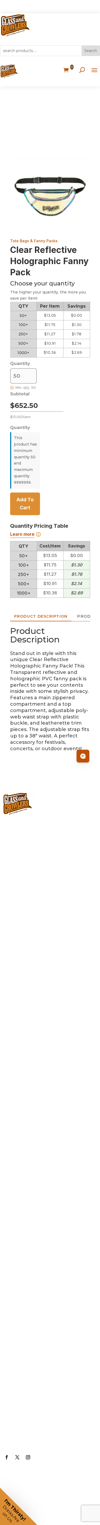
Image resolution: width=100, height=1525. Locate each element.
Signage (19, 1147)
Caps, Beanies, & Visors (39, 1190)
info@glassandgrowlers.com (48, 852)
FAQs (15, 1310)
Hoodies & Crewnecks (38, 1233)
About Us (21, 1267)
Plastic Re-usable (32, 1010)
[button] (18, 1506)
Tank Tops (22, 1254)
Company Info (27, 1289)
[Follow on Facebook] (6, 1457)
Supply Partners (30, 1353)
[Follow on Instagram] (28, 1457)
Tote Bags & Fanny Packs (34, 241)
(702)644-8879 (28, 830)
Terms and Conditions (38, 1417)
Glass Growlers (28, 925)
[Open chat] (83, 756)
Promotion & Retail (34, 1126)
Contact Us (23, 1438)
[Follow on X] (17, 1457)
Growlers (20, 903)
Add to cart (25, 504)
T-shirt (17, 1211)
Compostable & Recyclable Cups (45, 1036)
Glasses (19, 967)
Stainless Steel (28, 1062)
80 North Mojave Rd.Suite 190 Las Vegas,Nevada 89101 (48, 877)
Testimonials (26, 1374)
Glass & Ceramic (30, 989)
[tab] (41, 616)
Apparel (19, 1169)
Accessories (24, 1083)
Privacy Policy (26, 1395)
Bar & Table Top (29, 1105)
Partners (20, 1331)
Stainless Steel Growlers (41, 946)
